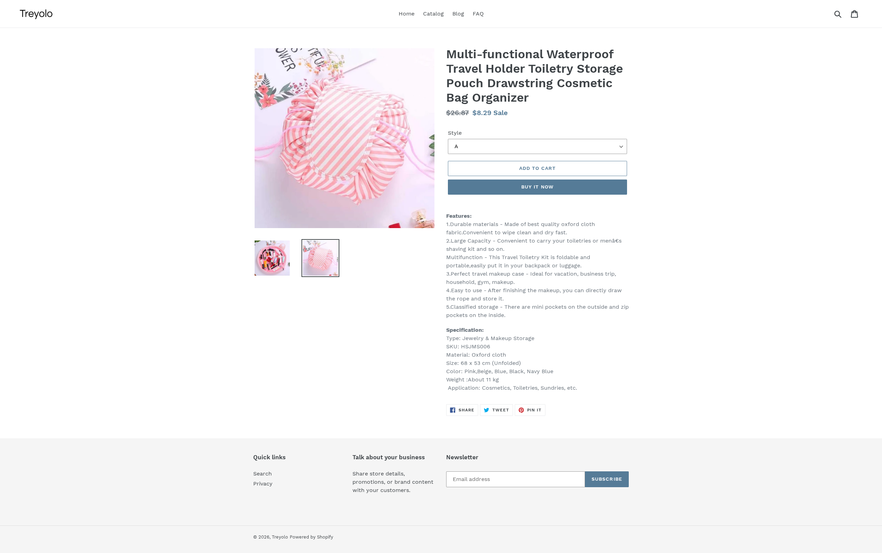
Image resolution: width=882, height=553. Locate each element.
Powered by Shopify (311, 537)
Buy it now (537, 187)
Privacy (263, 483)
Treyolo (280, 537)
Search (262, 473)
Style (455, 133)
